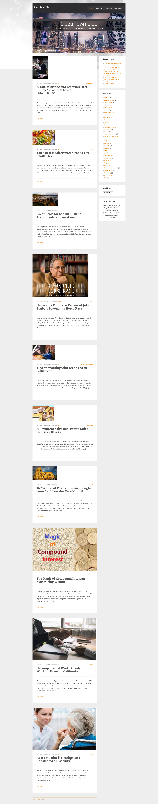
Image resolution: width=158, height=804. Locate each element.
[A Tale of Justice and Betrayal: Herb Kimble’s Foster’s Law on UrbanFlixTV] (40, 67)
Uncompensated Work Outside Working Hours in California (59, 670)
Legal (91, 664)
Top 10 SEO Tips (109, 83)
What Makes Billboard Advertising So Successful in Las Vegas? (111, 79)
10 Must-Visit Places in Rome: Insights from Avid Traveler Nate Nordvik (64, 490)
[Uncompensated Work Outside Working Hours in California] (64, 639)
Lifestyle (106, 143)
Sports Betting (108, 170)
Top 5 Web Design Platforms (113, 63)
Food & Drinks (108, 115)
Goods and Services (109, 125)
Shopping (107, 163)
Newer (95, 798)
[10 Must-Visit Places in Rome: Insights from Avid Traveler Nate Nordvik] (45, 473)
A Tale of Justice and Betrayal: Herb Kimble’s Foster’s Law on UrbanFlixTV (62, 90)
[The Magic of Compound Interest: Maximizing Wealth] (65, 549)
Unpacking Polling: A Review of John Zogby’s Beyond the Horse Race (63, 307)
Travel (91, 149)
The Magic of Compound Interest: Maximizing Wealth (61, 580)
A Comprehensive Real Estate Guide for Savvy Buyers (62, 430)
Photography (108, 155)
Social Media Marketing (87, 364)
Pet (105, 153)
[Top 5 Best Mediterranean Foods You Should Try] (44, 137)
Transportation (108, 175)
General (106, 122)
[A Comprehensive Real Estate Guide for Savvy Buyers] (43, 413)
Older (34, 799)
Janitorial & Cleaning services (112, 136)
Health (91, 754)
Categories (99, 8)
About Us (109, 8)
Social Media (108, 165)
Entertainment (89, 83)
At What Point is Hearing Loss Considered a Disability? (58, 759)
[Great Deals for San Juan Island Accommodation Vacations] (45, 199)
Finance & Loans (109, 112)
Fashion (106, 110)
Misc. (105, 150)
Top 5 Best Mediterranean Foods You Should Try (63, 154)
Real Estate (90, 425)
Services (106, 160)
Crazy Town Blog (42, 7)
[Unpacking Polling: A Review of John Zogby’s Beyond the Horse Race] (61, 275)
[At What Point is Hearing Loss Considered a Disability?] (64, 729)
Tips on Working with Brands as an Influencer (62, 369)
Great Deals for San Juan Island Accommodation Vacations (59, 215)
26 (43, 799)
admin (59, 83)
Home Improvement (110, 134)
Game (106, 120)
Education (107, 105)
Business (91, 301)
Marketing (107, 145)
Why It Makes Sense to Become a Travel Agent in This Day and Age (112, 73)
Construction (108, 102)
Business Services (109, 100)
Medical (106, 148)
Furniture (107, 117)
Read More (40, 118)
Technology (107, 173)
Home (91, 8)
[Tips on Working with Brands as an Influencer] (44, 352)
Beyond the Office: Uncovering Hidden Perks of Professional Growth (111, 67)
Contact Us (118, 8)
